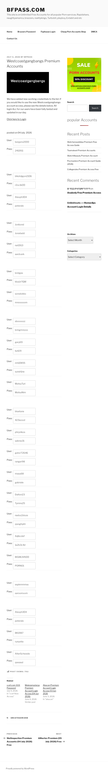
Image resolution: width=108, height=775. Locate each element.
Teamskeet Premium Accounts (81, 150)
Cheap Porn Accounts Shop (73, 31)
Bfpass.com (26, 10)
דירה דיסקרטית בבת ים (78, 188)
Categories (72, 251)
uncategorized (19, 718)
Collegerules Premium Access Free (83, 169)
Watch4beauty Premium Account (82, 155)
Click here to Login (16, 119)
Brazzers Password (26, 31)
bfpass (28, 57)
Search (70, 102)
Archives (71, 234)
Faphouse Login (48, 31)
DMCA (94, 31)
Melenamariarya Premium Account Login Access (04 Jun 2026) (32, 691)
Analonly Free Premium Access (84, 192)
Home (9, 31)
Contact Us (12, 38)
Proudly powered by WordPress (20, 768)
